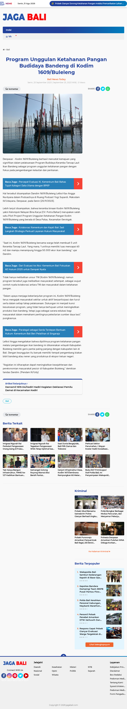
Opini (54, 671)
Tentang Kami (116, 682)
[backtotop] (63, 656)
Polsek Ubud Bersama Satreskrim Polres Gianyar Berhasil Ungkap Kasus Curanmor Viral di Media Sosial (86, 514)
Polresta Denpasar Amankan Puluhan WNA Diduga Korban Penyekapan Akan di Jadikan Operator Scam (112, 540)
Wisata (55, 675)
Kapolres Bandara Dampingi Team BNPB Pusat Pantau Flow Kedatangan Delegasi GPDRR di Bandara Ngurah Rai (91, 589)
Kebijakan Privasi (118, 667)
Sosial (36, 675)
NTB (90, 667)
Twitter (22, 679)
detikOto (6, 680)
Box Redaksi (116, 675)
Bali (7, 401)
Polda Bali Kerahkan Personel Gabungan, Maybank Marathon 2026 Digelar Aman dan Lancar (90, 603)
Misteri (73, 667)
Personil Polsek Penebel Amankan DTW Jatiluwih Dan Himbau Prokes (90, 617)
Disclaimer (115, 671)
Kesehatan (57, 667)
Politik (73, 671)
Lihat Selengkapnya (98, 644)
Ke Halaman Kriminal (99, 551)
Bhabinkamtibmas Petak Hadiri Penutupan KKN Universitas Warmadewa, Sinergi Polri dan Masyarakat (89, 3)
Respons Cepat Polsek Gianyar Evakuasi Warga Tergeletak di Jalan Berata (91, 631)
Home (9, 3)
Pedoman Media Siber (118, 678)
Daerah (37, 667)
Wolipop (28, 680)
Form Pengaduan (118, 694)
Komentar (13, 415)
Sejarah (91, 671)
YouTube (28, 679)
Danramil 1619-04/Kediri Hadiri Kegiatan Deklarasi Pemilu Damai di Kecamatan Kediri (38, 388)
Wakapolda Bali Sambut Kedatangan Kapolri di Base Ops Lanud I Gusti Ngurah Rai (91, 575)
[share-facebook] (98, 89)
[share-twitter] (103, 89)
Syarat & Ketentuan (118, 686)
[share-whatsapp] (108, 89)
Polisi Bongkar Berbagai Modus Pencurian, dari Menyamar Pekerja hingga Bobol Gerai (112, 514)
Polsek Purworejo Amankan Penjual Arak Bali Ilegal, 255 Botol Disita (85, 540)
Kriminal (81, 491)
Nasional (38, 671)
